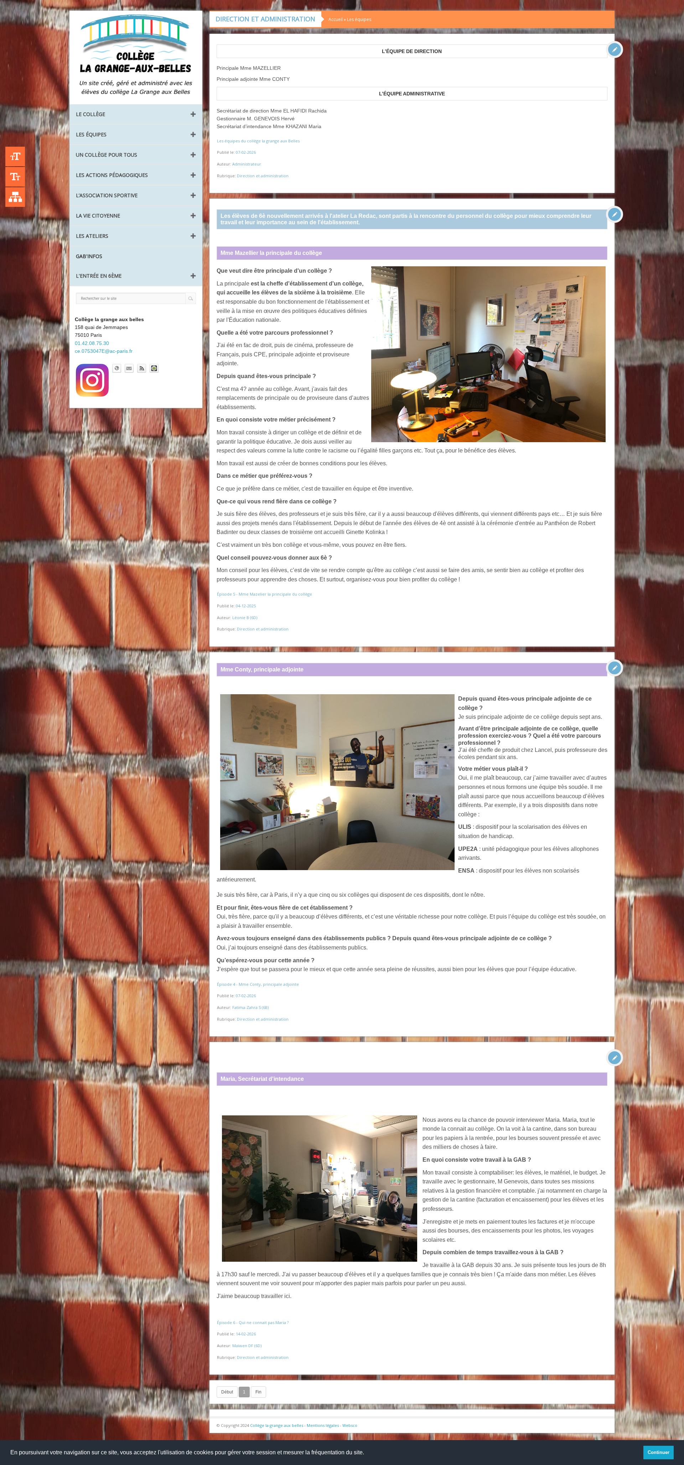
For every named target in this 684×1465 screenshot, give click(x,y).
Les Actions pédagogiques (112, 175)
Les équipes (91, 134)
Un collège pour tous (106, 154)
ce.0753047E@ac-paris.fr (104, 351)
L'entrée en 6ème (98, 275)
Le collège (90, 114)
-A (15, 177)
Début (227, 1392)
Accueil (335, 19)
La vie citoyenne (98, 215)
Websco (349, 1425)
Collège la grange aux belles (276, 1425)
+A (15, 156)
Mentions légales (323, 1425)
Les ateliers (92, 235)
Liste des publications (15, 197)
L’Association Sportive (107, 195)
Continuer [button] (658, 1452)
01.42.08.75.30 (92, 343)
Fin (258, 1392)
